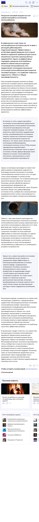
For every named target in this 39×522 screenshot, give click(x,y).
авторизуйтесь (32, 369)
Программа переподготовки (20, 6)
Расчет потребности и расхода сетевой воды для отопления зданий (13, 399)
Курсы (6, 6)
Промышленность (5, 12)
